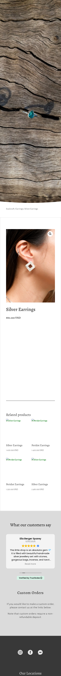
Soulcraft (10, 209)
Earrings (19, 209)
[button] (50, 234)
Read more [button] (30, 564)
